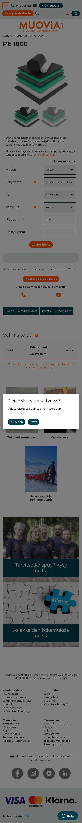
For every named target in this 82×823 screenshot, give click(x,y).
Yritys (33, 421)
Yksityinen (16, 421)
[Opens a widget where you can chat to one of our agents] (67, 816)
